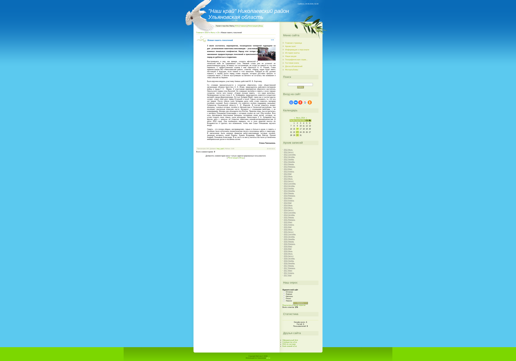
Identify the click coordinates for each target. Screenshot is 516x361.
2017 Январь (289, 266)
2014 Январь (289, 193)
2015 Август (289, 232)
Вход (261, 26)
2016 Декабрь (289, 263)
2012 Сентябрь (290, 155)
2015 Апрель (289, 225)
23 (297, 132)
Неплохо (289, 296)
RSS (237, 26)
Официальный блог (290, 340)
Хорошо (289, 294)
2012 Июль (288, 150)
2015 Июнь (288, 229)
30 (297, 135)
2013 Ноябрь (289, 188)
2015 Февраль (289, 220)
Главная (243, 26)
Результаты (287, 305)
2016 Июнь (288, 251)
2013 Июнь (288, 176)
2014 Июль (288, 208)
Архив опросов (299, 305)
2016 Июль (288, 254)
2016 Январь (289, 242)
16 (218, 33)
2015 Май (287, 227)
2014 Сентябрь (290, 213)
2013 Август (289, 181)
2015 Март (288, 222)
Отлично (289, 292)
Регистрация (253, 26)
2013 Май (287, 174)
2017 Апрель (289, 273)
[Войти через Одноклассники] (310, 102)
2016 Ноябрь (289, 261)
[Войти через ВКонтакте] (296, 102)
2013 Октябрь (289, 186)
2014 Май (287, 203)
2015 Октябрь (289, 237)
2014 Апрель (289, 200)
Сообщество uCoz (289, 342)
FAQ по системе (289, 344)
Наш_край (220, 148)
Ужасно (289, 301)
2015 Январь (289, 217)
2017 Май (287, 275)
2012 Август (289, 152)
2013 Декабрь (289, 191)
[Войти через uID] (291, 102)
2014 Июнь (288, 205)
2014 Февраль (289, 196)
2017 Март (288, 271)
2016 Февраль (289, 244)
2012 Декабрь (289, 162)
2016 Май (287, 249)
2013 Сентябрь (290, 184)
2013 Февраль (289, 167)
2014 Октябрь (289, 215)
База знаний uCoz (289, 346)
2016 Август (289, 256)
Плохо (288, 298)
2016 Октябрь (289, 258)
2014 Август (289, 210)
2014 (207, 33)
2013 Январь (289, 164)
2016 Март (288, 246)
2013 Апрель (289, 171)
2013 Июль (288, 179)
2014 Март (288, 198)
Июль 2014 (300, 118)
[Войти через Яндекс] (300, 102)
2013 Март (288, 169)
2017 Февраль (289, 268)
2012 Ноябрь (289, 159)
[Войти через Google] (305, 102)
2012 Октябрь (289, 157)
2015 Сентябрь (290, 234)
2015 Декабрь (289, 239)
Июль (213, 33)
